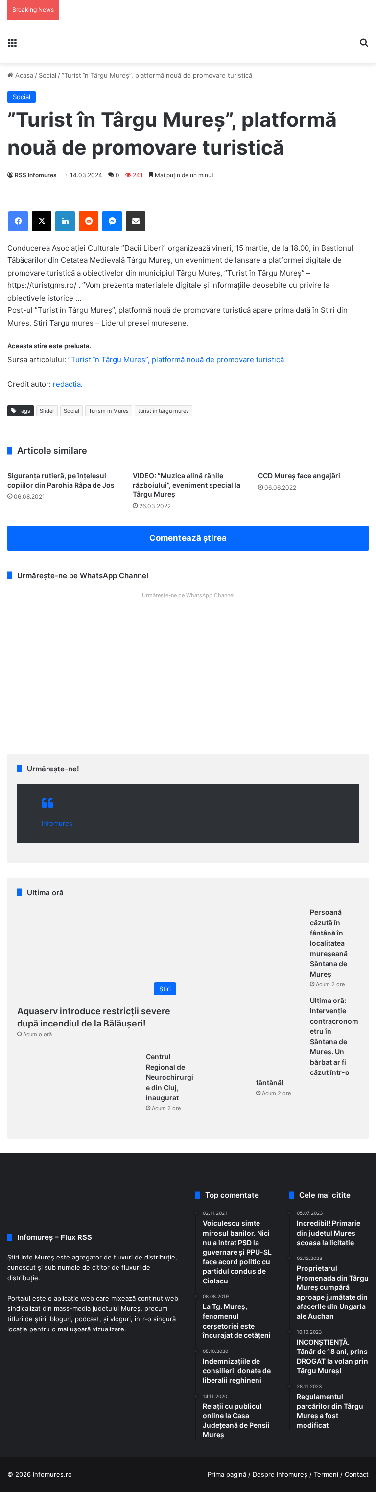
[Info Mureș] (50, 41)
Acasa (23, 75)
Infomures (57, 823)
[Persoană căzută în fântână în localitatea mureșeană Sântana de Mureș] (249, 944)
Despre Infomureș (280, 1474)
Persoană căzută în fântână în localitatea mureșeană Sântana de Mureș (329, 943)
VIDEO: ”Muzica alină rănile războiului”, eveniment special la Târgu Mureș (186, 484)
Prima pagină (227, 1474)
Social (47, 75)
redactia (67, 384)
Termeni (326, 1474)
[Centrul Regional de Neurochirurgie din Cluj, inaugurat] (85, 1088)
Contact (357, 1474)
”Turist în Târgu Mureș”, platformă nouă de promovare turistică (176, 359)
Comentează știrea (188, 538)
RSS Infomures (36, 175)
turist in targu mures (163, 410)
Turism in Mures (109, 410)
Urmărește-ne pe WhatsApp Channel (188, 595)
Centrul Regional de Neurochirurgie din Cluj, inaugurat (169, 1077)
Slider (47, 410)
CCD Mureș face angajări (299, 475)
